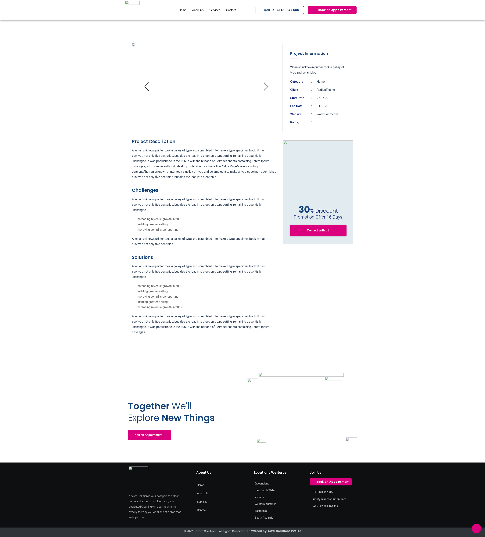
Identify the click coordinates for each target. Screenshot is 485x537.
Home (182, 10)
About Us (198, 10)
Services (214, 10)
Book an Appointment (147, 435)
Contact (231, 10)
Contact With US (318, 230)
